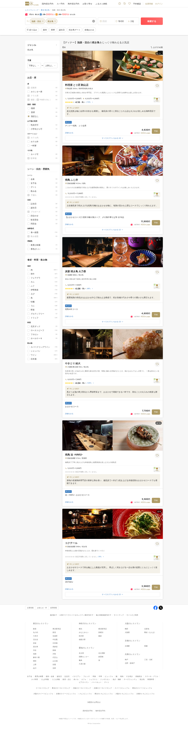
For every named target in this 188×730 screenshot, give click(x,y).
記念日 (67, 676)
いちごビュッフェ (85, 694)
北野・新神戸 (130, 663)
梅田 (126, 629)
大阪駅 (127, 632)
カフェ (83, 679)
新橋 (54, 650)
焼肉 (121, 676)
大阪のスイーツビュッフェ (43, 694)
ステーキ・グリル (151, 676)
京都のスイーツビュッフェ (66, 694)
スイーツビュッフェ (122, 688)
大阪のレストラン (132, 623)
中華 (100, 676)
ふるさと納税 (101, 3)
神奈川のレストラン (87, 623)
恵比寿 (35, 647)
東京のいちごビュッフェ (104, 694)
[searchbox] (60, 21)
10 (160, 240)
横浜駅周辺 (102, 629)
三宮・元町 (148, 660)
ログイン (159, 3)
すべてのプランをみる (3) (111, 322)
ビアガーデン (84, 682)
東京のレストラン (40, 623)
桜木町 (81, 636)
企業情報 (30, 608)
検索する (151, 21)
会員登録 (149, 3)
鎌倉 (100, 636)
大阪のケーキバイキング (82, 688)
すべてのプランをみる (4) (111, 138)
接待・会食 (50, 676)
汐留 (54, 654)
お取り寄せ (87, 3)
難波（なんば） (150, 632)
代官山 (55, 657)
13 (160, 53)
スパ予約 (60, 3)
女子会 (29, 676)
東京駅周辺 (57, 629)
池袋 (34, 654)
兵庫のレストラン (132, 654)
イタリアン (76, 676)
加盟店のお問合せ (94, 702)
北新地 (146, 629)
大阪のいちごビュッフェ (124, 694)
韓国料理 (150, 679)
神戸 (126, 660)
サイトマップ (119, 615)
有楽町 (55, 636)
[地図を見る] (157, 99)
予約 (156, 131)
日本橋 (55, 643)
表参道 (55, 647)
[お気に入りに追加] (157, 86)
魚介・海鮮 (117, 679)
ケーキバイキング (42, 688)
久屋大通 (82, 664)
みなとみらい (84, 632)
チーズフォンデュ (130, 679)
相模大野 (82, 639)
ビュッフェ (109, 676)
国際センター (84, 657)
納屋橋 (100, 657)
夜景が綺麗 (39, 676)
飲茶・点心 (67, 679)
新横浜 (100, 632)
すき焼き (129, 676)
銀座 (34, 629)
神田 (34, 661)
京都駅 (127, 646)
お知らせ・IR (42, 608)
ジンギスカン (105, 679)
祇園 (146, 646)
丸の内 (35, 632)
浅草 (54, 668)
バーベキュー (96, 682)
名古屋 (81, 653)
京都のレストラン (132, 640)
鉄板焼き (139, 676)
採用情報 (53, 608)
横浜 (80, 629)
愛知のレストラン (86, 648)
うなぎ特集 (45, 679)
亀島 (80, 660)
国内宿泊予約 (47, 3)
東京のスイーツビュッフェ (142, 688)
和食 (94, 676)
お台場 (55, 661)
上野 (34, 664)
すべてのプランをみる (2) (111, 230)
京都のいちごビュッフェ (145, 694)
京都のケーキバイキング (103, 688)
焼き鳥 (142, 679)
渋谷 (34, 650)
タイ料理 (34, 679)
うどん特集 (56, 679)
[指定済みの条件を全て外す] (93, 21)
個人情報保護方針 (102, 615)
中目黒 (55, 639)
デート (106, 682)
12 (160, 332)
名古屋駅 (101, 653)
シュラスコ (93, 679)
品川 (34, 668)
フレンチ (86, 676)
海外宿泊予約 (73, 3)
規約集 (52, 615)
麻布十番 (36, 657)
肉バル (76, 679)
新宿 (54, 632)
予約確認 (137, 3)
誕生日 (59, 676)
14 (160, 423)
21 (160, 148)
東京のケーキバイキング (61, 688)
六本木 (35, 636)
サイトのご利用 (132, 615)
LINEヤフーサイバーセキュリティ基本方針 (75, 615)
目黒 (54, 664)
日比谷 (35, 639)
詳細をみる (69, 133)
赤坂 (34, 643)
